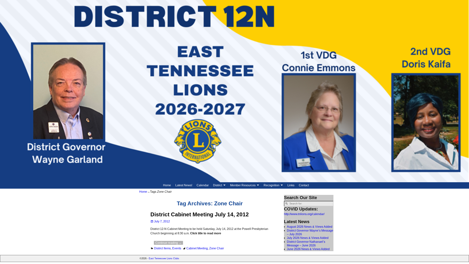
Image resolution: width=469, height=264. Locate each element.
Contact (304, 185)
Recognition (271, 185)
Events (176, 248)
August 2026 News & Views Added (309, 226)
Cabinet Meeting (197, 248)
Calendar (203, 185)
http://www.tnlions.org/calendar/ (304, 214)
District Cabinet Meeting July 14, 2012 (199, 214)
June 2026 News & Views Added (308, 249)
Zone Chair (216, 248)
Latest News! (183, 185)
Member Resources (243, 185)
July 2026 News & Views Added (307, 237)
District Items (162, 248)
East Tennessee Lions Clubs (164, 258)
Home (167, 185)
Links (290, 185)
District (217, 185)
